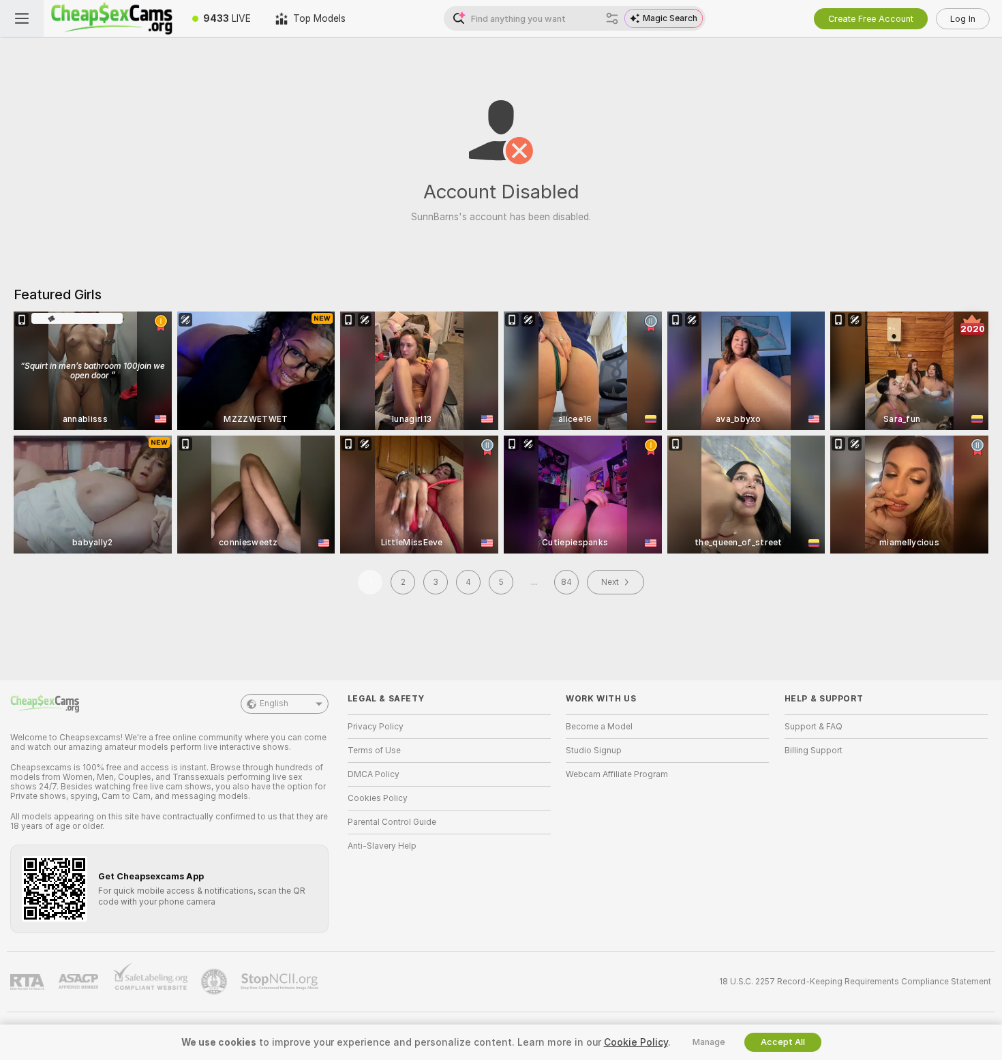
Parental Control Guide (392, 822)
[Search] (612, 18)
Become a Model (599, 726)
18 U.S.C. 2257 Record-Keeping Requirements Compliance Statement (855, 981)
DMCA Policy (373, 774)
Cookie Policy (636, 1042)
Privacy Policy (376, 726)
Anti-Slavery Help (382, 846)
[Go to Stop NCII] (281, 981)
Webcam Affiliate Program (617, 774)
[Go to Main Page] (112, 18)
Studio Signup (594, 750)
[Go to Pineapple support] (215, 982)
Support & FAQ (813, 726)
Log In (962, 19)
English (274, 703)
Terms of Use (374, 750)
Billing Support (813, 750)
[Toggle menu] (22, 18)
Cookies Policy (378, 798)
